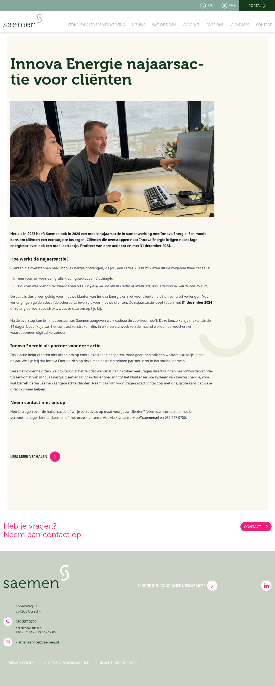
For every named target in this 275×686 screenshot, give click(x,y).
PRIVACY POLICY (21, 662)
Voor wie (191, 24)
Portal (255, 5)
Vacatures (240, 24)
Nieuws (138, 24)
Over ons (215, 24)
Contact (264, 24)
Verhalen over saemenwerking (96, 24)
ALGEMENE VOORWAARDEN (67, 662)
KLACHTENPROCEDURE (119, 662)
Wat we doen (164, 24)
